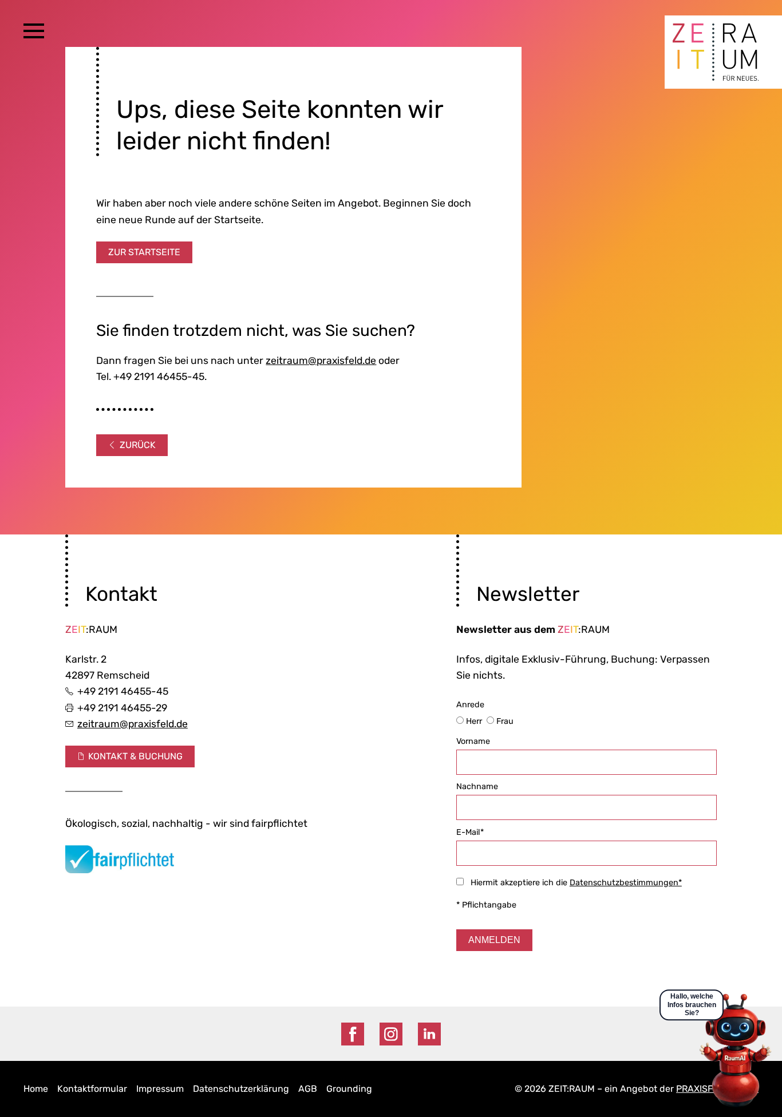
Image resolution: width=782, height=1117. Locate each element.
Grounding (349, 1088)
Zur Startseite (144, 252)
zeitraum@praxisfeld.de (321, 360)
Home (35, 1088)
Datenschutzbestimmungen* (626, 883)
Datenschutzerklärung (241, 1088)
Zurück (138, 444)
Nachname (477, 786)
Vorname (473, 741)
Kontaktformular (92, 1088)
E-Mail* (470, 832)
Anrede (486, 713)
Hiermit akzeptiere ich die (573, 883)
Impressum (160, 1088)
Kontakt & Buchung (135, 756)
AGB (307, 1088)
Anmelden (494, 940)
